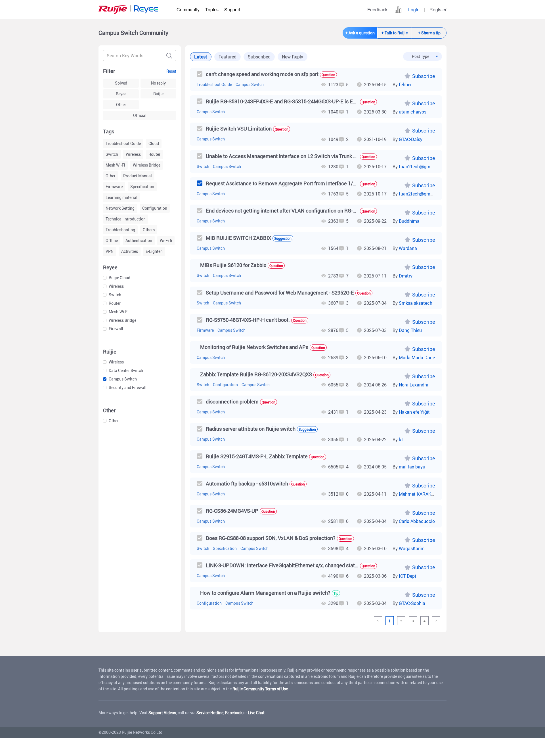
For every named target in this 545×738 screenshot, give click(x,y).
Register (438, 9)
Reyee (121, 93)
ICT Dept (407, 576)
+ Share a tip (429, 32)
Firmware (114, 186)
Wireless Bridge (146, 165)
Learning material (121, 197)
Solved (121, 83)
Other (121, 104)
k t (401, 439)
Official (139, 115)
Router (154, 154)
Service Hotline (209, 712)
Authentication (138, 240)
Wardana (408, 248)
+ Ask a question (360, 32)
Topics (212, 9)
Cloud (153, 143)
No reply (158, 83)
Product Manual (137, 175)
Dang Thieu (410, 330)
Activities (129, 251)
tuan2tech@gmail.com (422, 166)
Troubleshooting (120, 229)
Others (149, 229)
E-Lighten (154, 251)
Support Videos (162, 712)
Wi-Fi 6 (166, 240)
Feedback (377, 9)
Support (232, 9)
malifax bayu (412, 467)
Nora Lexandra (413, 385)
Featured (227, 57)
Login (414, 9)
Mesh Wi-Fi (115, 165)
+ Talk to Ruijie (395, 32)
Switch (112, 154)
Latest (200, 57)
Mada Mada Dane (417, 357)
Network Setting (120, 208)
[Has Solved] (199, 183)
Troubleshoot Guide (123, 143)
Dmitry (405, 276)
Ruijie (158, 93)
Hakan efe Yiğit (414, 412)
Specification (142, 186)
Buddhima (409, 221)
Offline (112, 240)
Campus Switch (250, 84)
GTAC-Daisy (410, 139)
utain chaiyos (412, 112)
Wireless (133, 154)
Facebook (233, 712)
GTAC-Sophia (412, 603)
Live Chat (256, 712)
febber (405, 84)
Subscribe (423, 76)
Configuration (154, 208)
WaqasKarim (412, 548)
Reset (171, 71)
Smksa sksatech (415, 303)
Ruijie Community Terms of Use (260, 688)
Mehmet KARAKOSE (419, 494)
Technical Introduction (126, 219)
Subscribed (259, 57)
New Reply (292, 57)
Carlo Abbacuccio (417, 521)
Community (188, 9)
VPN (110, 251)
